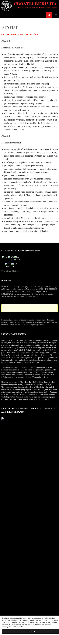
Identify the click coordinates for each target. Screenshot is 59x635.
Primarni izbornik (55, 15)
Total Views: (6, 271)
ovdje (21, 627)
